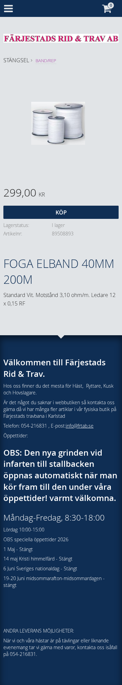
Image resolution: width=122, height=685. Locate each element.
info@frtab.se (80, 426)
